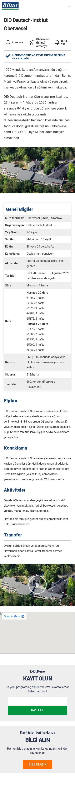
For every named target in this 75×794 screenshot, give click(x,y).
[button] (37, 584)
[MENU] (69, 6)
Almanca (45, 416)
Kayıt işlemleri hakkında (37, 732)
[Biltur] (10, 6)
